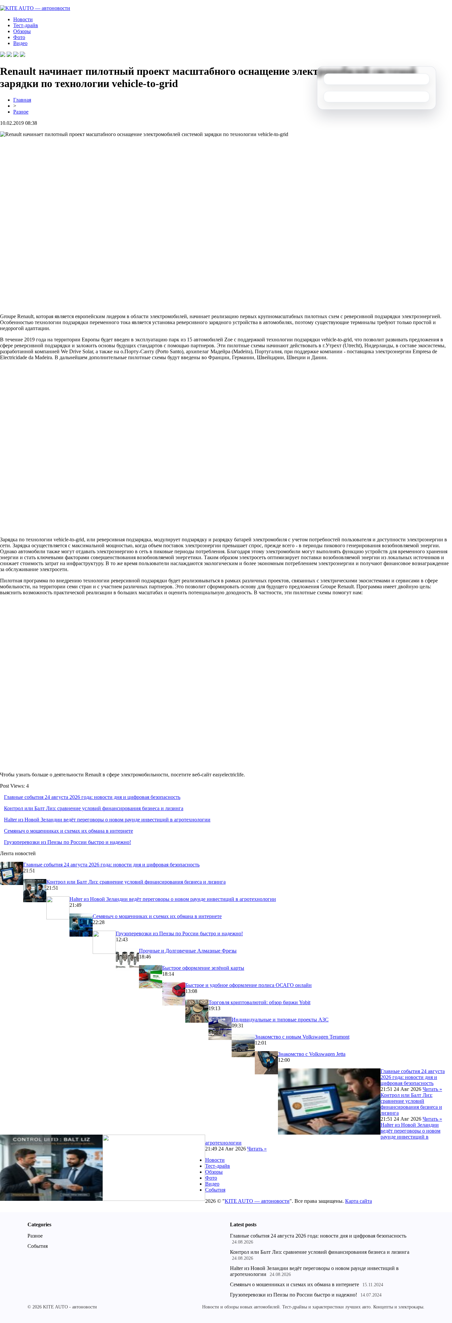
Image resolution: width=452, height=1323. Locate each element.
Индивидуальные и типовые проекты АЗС (280, 1019)
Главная (22, 100)
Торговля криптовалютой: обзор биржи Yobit (259, 1002)
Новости (23, 19)
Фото (19, 37)
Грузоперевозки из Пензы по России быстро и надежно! (67, 842)
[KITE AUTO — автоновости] (35, 8)
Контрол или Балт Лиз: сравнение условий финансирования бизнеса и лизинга (93, 808)
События (215, 1190)
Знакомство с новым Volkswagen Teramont (302, 1037)
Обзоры (22, 31)
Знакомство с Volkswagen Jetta (311, 1054)
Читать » (432, 1089)
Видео (20, 43)
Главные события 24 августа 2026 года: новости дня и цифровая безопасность (92, 797)
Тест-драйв (25, 25)
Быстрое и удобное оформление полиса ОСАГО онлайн (248, 985)
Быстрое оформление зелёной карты (203, 968)
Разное (20, 112)
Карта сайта (358, 1201)
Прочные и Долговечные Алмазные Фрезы (188, 951)
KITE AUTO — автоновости (257, 1201)
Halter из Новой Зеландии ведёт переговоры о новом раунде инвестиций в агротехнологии (107, 819)
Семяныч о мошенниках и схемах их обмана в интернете (68, 831)
